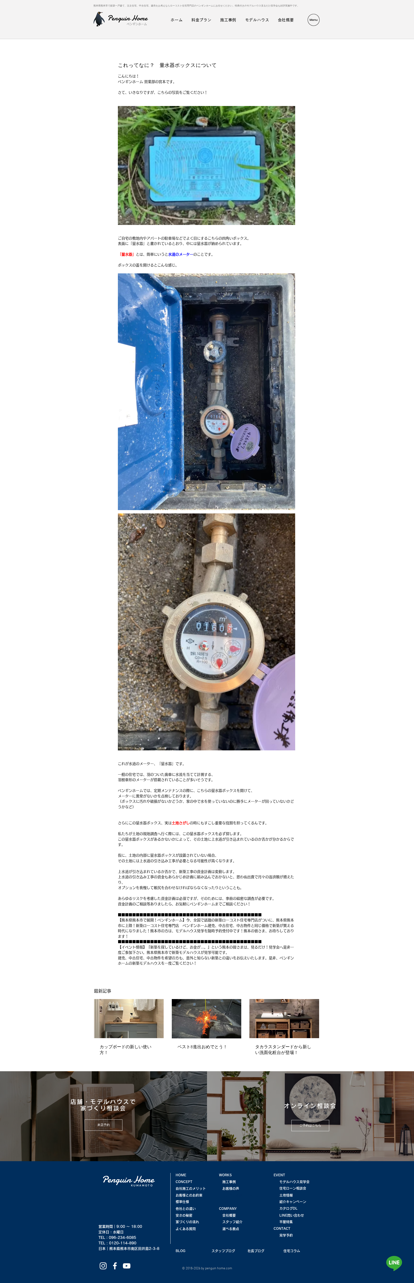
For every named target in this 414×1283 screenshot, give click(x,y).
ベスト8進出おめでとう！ (202, 1047)
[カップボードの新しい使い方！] (129, 1018)
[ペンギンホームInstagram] (103, 1266)
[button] (314, 20)
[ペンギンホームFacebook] (115, 1266)
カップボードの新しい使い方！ (125, 1050)
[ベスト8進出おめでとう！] (207, 1018)
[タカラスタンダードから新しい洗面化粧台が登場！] (284, 1018)
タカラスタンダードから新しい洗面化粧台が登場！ (283, 1050)
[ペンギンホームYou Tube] (126, 1266)
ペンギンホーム (137, 24)
